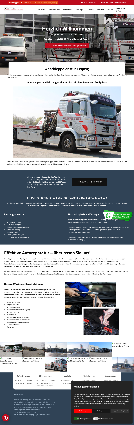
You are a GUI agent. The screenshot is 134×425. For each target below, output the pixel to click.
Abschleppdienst (54, 9)
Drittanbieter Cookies (106, 419)
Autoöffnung (67, 9)
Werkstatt (100, 9)
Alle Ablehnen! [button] (83, 411)
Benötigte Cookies (85, 419)
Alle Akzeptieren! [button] (101, 411)
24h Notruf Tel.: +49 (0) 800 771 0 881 (89, 181)
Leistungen (80, 9)
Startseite (41, 9)
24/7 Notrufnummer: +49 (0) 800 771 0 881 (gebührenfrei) (67, 45)
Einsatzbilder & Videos (120, 9)
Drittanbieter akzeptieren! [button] (120, 411)
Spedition (90, 9)
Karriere (110, 9)
